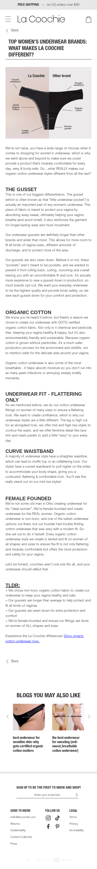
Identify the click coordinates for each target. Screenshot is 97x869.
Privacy (73, 824)
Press (13, 844)
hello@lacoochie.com (23, 817)
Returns (15, 824)
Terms (73, 817)
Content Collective (21, 837)
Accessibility (76, 830)
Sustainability (18, 830)
